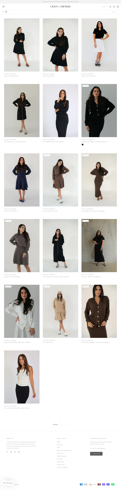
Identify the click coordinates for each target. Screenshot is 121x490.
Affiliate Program (61, 456)
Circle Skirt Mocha (50, 211)
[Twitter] (11, 452)
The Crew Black (49, 76)
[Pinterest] (18, 452)
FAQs (58, 447)
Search (59, 442)
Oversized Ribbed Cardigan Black (94, 141)
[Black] (82, 144)
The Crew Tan (48, 342)
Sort (114, 11)
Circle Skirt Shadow (12, 276)
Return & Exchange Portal (64, 450)
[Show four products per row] (6, 11)
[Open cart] (118, 6)
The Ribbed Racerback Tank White (17, 408)
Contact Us (60, 453)
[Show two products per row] (3, 11)
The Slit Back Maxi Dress (90, 276)
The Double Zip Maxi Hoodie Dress (56, 276)
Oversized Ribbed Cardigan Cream (17, 342)
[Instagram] (15, 452)
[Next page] (65, 423)
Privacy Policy (61, 464)
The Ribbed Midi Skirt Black (53, 141)
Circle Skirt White (88, 76)
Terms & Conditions (62, 467)
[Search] (114, 6)
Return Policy (60, 462)
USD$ (103, 6)
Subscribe (96, 453)
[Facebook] (7, 452)
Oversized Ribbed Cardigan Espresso (95, 342)
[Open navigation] (3, 6)
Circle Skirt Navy (11, 211)
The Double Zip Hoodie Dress (15, 141)
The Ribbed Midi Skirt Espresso (93, 211)
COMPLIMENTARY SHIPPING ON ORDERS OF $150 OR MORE (60, 1)
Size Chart (60, 445)
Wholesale (60, 459)
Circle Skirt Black (11, 76)
